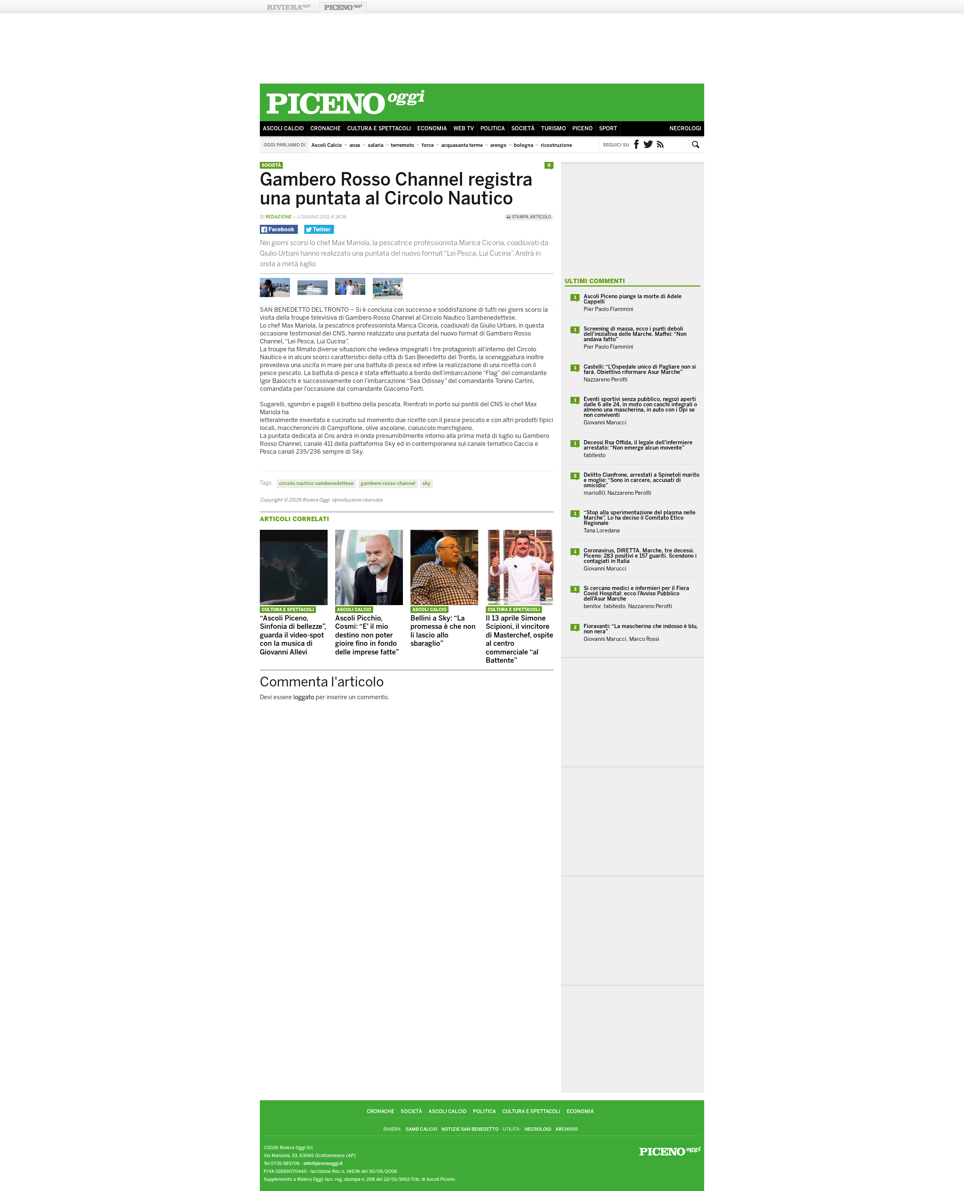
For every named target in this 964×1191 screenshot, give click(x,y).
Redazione (278, 217)
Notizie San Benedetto (470, 1129)
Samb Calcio (421, 1129)
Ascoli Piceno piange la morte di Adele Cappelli (633, 299)
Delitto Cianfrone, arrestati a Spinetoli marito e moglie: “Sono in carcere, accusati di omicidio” (641, 480)
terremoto (402, 145)
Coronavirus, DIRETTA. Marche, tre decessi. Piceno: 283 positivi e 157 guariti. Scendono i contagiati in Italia (640, 555)
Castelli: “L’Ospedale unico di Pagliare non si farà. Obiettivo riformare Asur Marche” (640, 369)
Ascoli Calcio (283, 128)
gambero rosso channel (388, 483)
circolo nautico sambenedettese (316, 483)
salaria (375, 145)
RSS (660, 145)
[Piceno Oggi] (345, 115)
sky (426, 483)
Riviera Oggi (288, 7)
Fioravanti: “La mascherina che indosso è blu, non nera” (641, 629)
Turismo (553, 128)
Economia (432, 128)
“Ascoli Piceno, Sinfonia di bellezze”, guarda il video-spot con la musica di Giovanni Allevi (293, 635)
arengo (498, 145)
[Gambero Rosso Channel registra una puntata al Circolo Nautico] (275, 295)
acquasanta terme (462, 145)
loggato (303, 697)
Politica (492, 128)
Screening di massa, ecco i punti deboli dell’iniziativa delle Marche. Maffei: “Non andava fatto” (635, 334)
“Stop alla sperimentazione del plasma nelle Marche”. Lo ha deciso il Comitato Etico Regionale (640, 517)
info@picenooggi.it (323, 1163)
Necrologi (685, 128)
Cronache (325, 128)
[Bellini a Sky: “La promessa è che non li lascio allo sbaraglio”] (444, 603)
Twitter (648, 145)
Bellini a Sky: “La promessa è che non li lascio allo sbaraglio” (443, 631)
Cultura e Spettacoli (379, 128)
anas (354, 145)
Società (523, 128)
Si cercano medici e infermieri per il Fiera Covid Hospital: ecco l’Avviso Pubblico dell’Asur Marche (636, 593)
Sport (608, 128)
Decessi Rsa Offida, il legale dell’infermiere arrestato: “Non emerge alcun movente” (638, 445)
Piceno (582, 128)
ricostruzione (556, 145)
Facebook (636, 145)
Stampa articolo (531, 217)
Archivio (566, 1129)
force (428, 145)
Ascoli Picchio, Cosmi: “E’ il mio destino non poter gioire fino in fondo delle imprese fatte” (367, 635)
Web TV (463, 128)
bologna (523, 145)
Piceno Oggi (343, 7)
